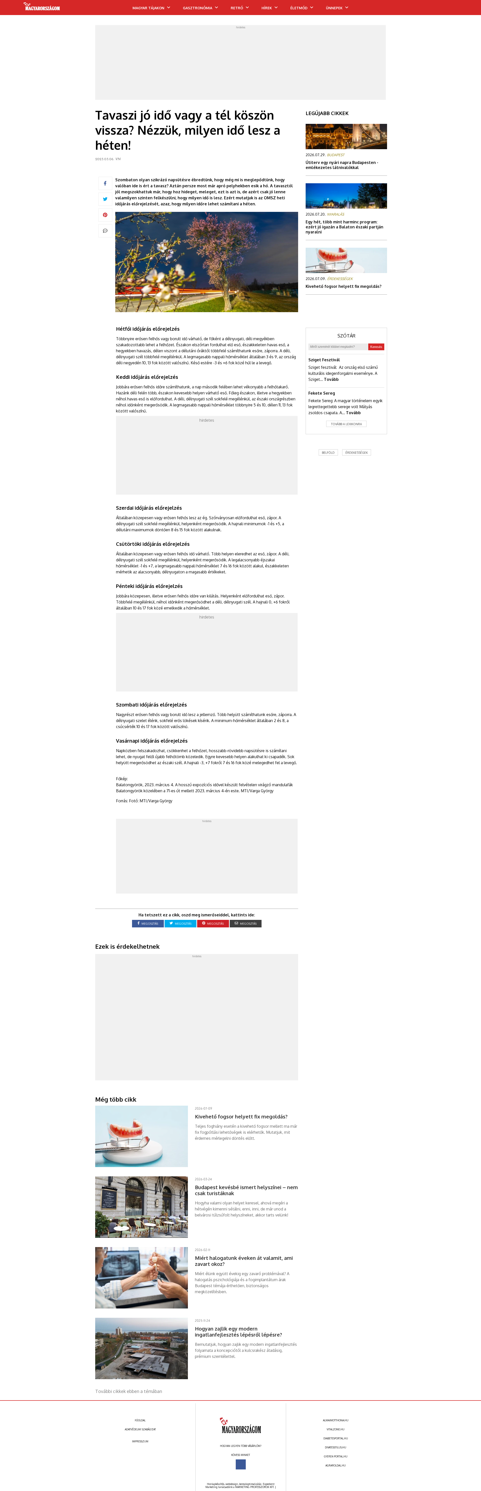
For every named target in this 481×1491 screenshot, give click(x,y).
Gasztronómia (197, 8)
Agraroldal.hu (335, 1465)
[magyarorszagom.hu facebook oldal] (241, 1464)
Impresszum (140, 1441)
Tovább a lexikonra (346, 424)
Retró (237, 8)
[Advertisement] (240, 64)
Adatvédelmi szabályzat (140, 1429)
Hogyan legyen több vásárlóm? (240, 1445)
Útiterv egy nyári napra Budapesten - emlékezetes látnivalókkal (342, 165)
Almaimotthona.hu (335, 1420)
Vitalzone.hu (335, 1429)
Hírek (267, 8)
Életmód (298, 8)
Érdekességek (356, 453)
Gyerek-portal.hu (335, 1456)
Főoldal (140, 1420)
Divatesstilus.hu (335, 1447)
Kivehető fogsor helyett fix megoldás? (344, 286)
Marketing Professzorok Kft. (254, 1486)
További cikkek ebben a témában (128, 1391)
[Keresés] (467, 9)
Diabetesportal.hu (335, 1438)
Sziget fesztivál (324, 359)
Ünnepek (334, 8)
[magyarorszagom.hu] (42, 8)
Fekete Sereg (321, 393)
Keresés (376, 347)
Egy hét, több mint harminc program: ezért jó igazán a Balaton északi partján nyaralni (344, 226)
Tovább (331, 379)
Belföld (328, 453)
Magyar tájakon (148, 8)
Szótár (346, 335)
